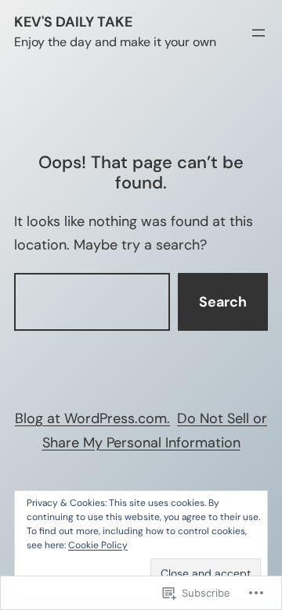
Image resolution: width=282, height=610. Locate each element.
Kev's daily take (73, 22)
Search (223, 301)
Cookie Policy (98, 545)
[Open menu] (258, 32)
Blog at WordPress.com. (92, 418)
